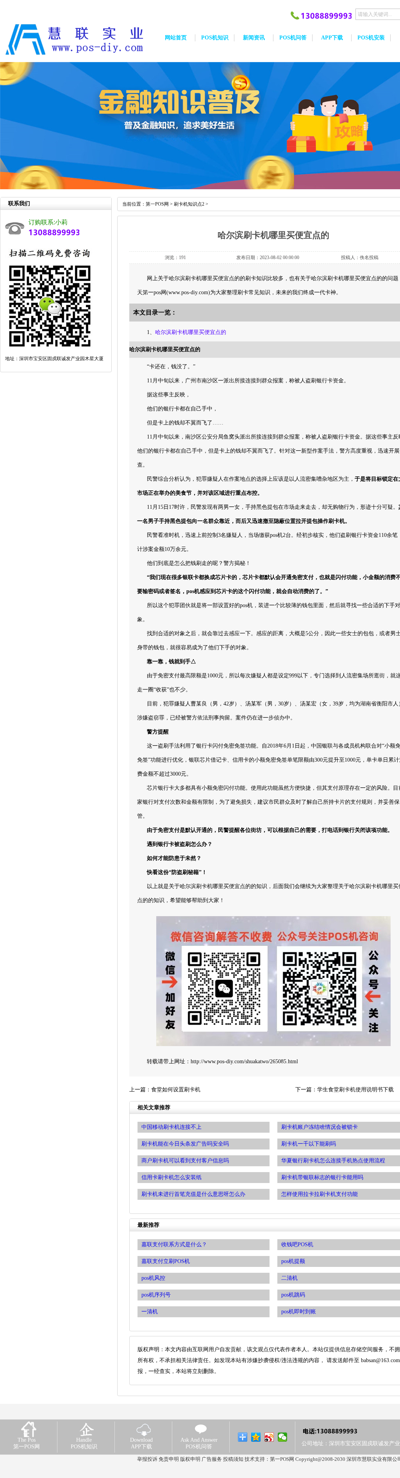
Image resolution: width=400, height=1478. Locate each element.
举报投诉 (147, 1459)
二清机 (289, 1278)
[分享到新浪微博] (269, 1437)
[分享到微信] (283, 1437)
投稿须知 (233, 1459)
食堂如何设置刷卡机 (175, 1090)
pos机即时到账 (298, 1312)
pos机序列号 (156, 1295)
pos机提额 (293, 1261)
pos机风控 (153, 1278)
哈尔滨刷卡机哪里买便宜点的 (190, 332)
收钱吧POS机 (297, 1244)
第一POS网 (157, 204)
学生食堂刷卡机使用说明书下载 (355, 1090)
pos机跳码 (293, 1295)
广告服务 (212, 1459)
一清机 (149, 1312)
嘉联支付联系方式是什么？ (174, 1244)
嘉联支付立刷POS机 (165, 1261)
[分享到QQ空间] (256, 1437)
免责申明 (169, 1459)
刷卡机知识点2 (189, 204)
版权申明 (190, 1459)
